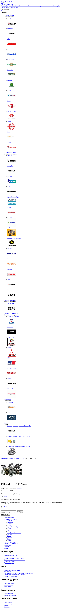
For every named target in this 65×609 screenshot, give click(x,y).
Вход (2, 1)
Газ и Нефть (7, 399)
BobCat (9, 520)
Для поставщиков (9, 563)
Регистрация (8, 1)
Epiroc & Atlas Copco (13, 526)
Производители (8, 593)
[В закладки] (26, 484)
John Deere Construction (14, 533)
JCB (8, 531)
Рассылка (6, 607)
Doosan (9, 523)
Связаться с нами (9, 583)
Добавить (19, 511)
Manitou (9, 537)
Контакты (21, 11)
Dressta (9, 525)
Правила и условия (9, 561)
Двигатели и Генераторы (11, 313)
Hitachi (9, 528)
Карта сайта (7, 586)
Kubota (9, 536)
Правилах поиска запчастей (12, 570)
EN (2, 3)
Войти (5, 496)
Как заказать (7, 571)
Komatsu (9, 534)
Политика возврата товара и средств (14, 558)
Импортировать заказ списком (9, 11)
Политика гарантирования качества (14, 560)
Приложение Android (10, 595)
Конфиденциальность (10, 555)
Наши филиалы (8, 557)
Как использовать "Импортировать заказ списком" (18, 573)
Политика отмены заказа (11, 576)
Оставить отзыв (5, 514)
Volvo (9, 540)
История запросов (9, 604)
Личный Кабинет (9, 602)
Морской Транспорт (10, 300)
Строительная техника (10, 152)
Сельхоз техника (9, 15)
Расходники (7, 546)
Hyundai (9, 530)
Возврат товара (8, 585)
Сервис (6, 423)
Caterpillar (10, 522)
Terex (8, 539)
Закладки (6, 605)
